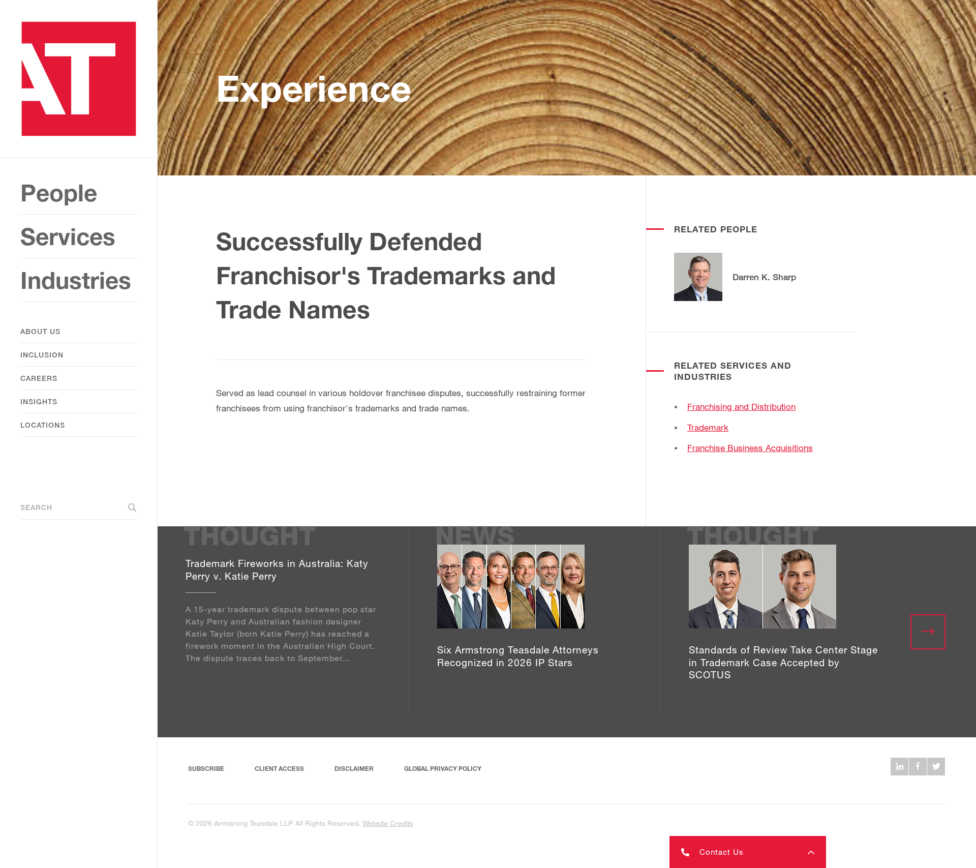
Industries (75, 280)
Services (67, 236)
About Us (40, 331)
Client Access (279, 768)
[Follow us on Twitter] (936, 766)
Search (36, 507)
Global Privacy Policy (442, 768)
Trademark (707, 427)
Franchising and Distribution (741, 406)
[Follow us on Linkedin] (899, 766)
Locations (42, 425)
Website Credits (387, 823)
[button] (747, 852)
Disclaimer (354, 768)
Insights (38, 401)
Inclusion (42, 354)
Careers (38, 378)
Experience (313, 88)
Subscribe (206, 768)
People (58, 192)
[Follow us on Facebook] (918, 766)
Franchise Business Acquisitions (750, 447)
